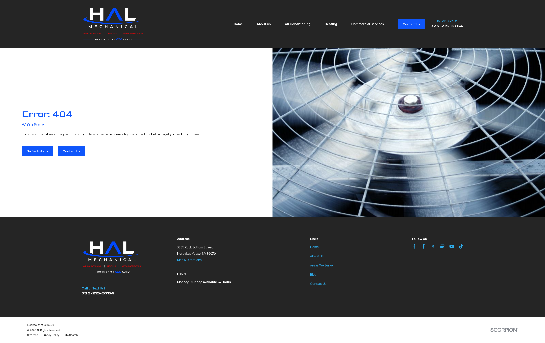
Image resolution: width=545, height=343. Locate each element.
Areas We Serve (321, 265)
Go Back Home (37, 151)
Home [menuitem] (238, 24)
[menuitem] (32, 335)
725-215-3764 (447, 25)
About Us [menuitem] (264, 24)
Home (314, 247)
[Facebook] (414, 246)
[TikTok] (461, 246)
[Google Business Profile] (442, 246)
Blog (313, 274)
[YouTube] (451, 246)
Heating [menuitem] (331, 24)
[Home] (113, 24)
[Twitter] (433, 246)
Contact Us (71, 151)
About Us (317, 256)
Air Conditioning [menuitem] (298, 24)
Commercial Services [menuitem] (367, 24)
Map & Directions (189, 260)
